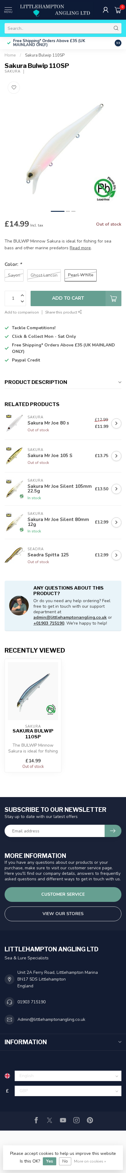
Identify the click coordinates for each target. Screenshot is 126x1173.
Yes (49, 1161)
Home (10, 55)
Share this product (61, 312)
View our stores (63, 914)
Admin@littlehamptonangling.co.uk (51, 1019)
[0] (118, 10)
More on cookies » (90, 1161)
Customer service (63, 894)
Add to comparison (22, 312)
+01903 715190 (48, 623)
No (65, 1161)
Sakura (12, 71)
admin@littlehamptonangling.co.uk (70, 617)
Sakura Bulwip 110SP (45, 55)
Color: (13, 264)
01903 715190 (31, 1002)
